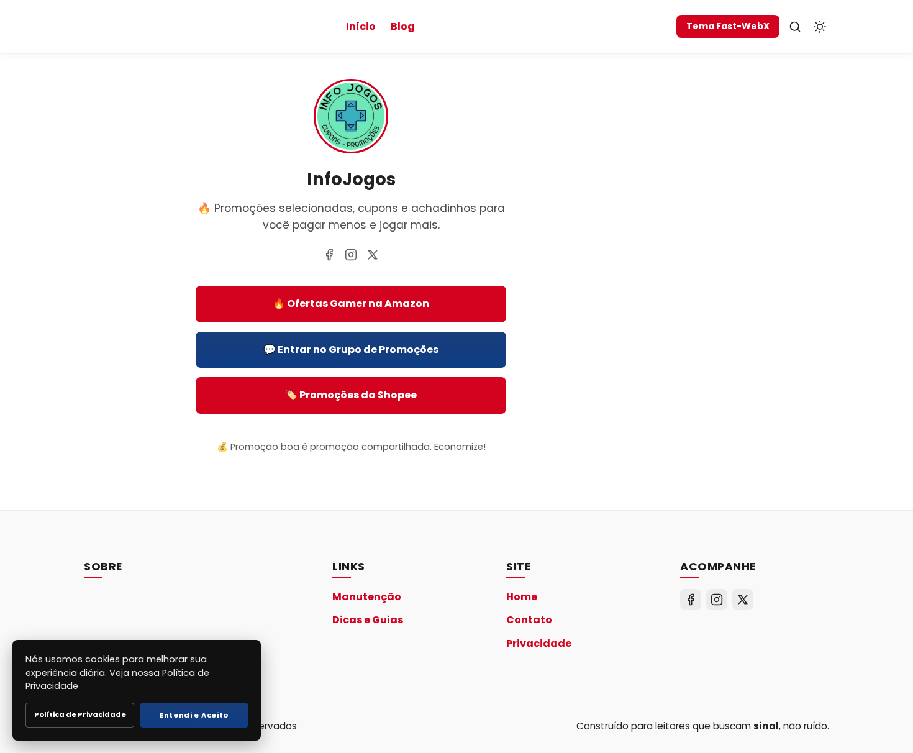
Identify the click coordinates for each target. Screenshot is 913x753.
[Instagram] (351, 255)
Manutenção (366, 597)
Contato (529, 620)
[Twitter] (372, 255)
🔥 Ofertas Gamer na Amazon (351, 303)
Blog (403, 26)
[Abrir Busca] (795, 26)
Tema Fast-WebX (728, 26)
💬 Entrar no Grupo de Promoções (350, 349)
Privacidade (538, 643)
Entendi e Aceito (194, 715)
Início (361, 26)
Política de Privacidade (80, 714)
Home (521, 597)
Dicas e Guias (367, 620)
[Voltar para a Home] (351, 149)
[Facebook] (329, 255)
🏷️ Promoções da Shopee (351, 395)
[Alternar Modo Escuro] (820, 26)
